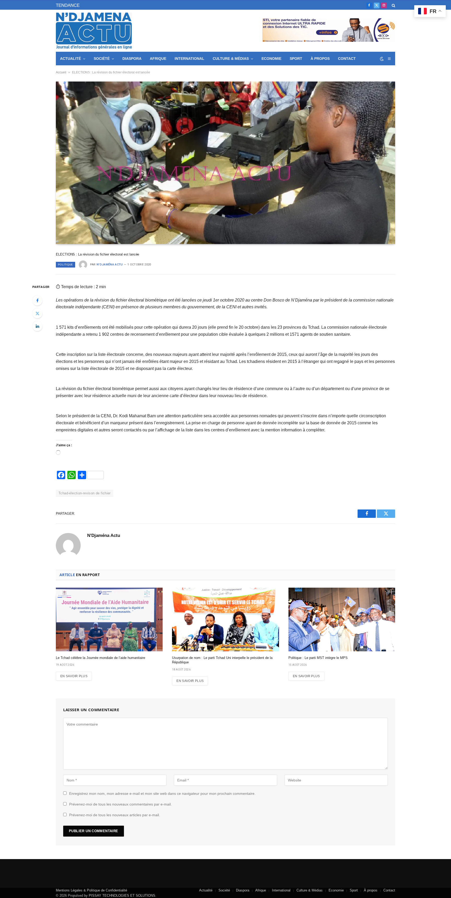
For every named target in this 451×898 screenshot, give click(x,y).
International (189, 58)
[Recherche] (393, 5)
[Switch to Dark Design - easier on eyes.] (382, 59)
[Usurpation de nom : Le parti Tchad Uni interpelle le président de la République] (225, 619)
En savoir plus (73, 676)
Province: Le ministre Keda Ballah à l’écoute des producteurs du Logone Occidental (145, 5)
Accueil (61, 72)
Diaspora (131, 58)
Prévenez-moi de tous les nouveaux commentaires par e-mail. (120, 804)
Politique (65, 264)
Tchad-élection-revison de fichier (84, 493)
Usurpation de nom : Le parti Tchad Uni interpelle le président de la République (222, 660)
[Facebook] (37, 300)
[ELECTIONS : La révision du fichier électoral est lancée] (225, 163)
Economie (271, 58)
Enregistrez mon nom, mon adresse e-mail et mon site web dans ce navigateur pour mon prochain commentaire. (162, 793)
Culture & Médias (231, 58)
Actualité (70, 58)
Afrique (158, 58)
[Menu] (389, 59)
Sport (296, 58)
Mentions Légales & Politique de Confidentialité (91, 890)
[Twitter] (37, 313)
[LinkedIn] (37, 326)
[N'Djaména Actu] (94, 31)
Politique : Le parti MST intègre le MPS (318, 658)
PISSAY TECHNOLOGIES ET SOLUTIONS (122, 895)
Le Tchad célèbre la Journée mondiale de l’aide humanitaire (100, 658)
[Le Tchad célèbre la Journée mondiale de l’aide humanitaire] (109, 619)
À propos (320, 58)
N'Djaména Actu (110, 264)
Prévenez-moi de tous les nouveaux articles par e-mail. (114, 815)
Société (102, 58)
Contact (347, 58)
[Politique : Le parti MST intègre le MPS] (341, 619)
